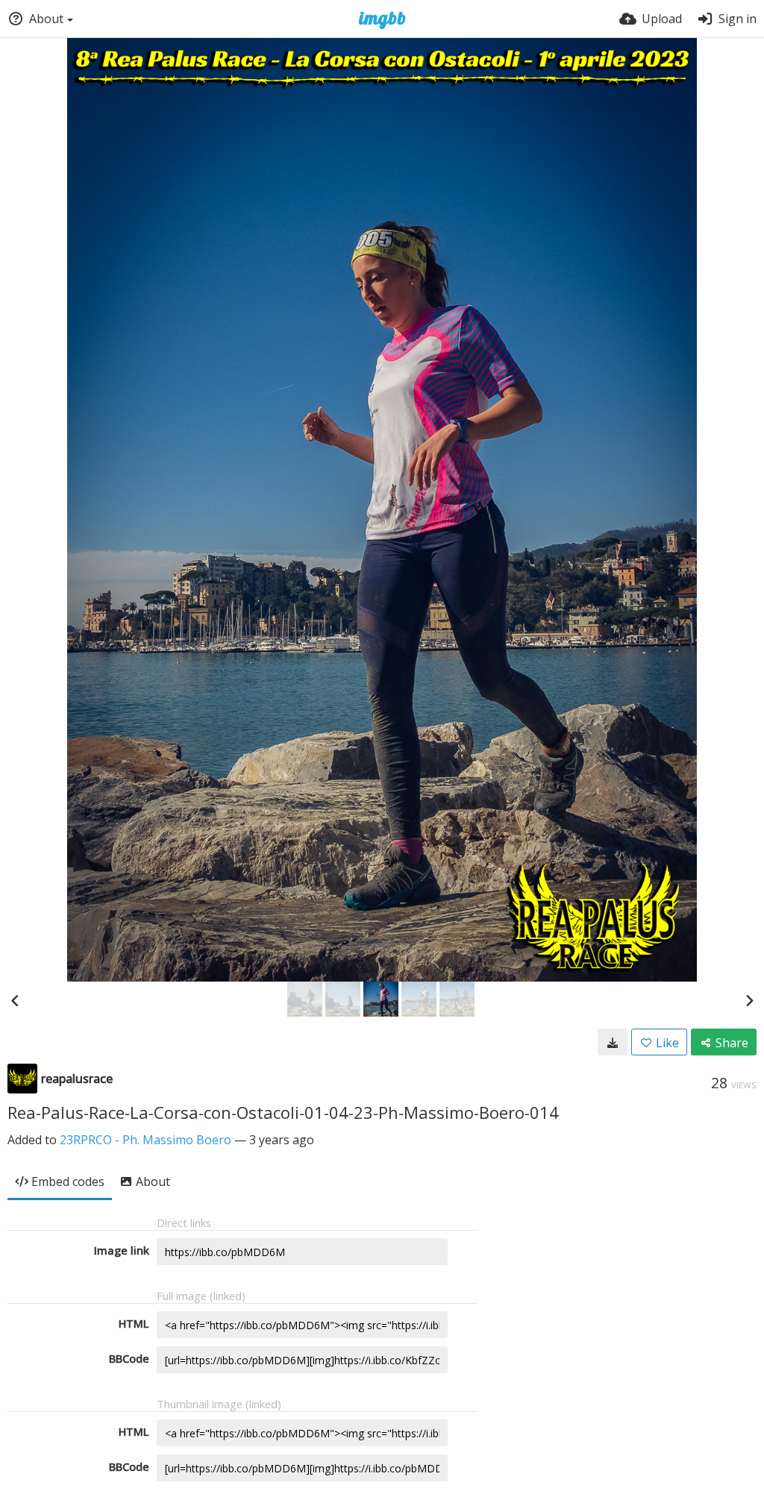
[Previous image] (15, 1000)
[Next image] (749, 1000)
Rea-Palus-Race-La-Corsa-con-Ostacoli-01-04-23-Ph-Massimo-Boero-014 (283, 1112)
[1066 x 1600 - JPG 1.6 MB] (612, 1042)
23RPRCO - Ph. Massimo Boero (145, 1140)
